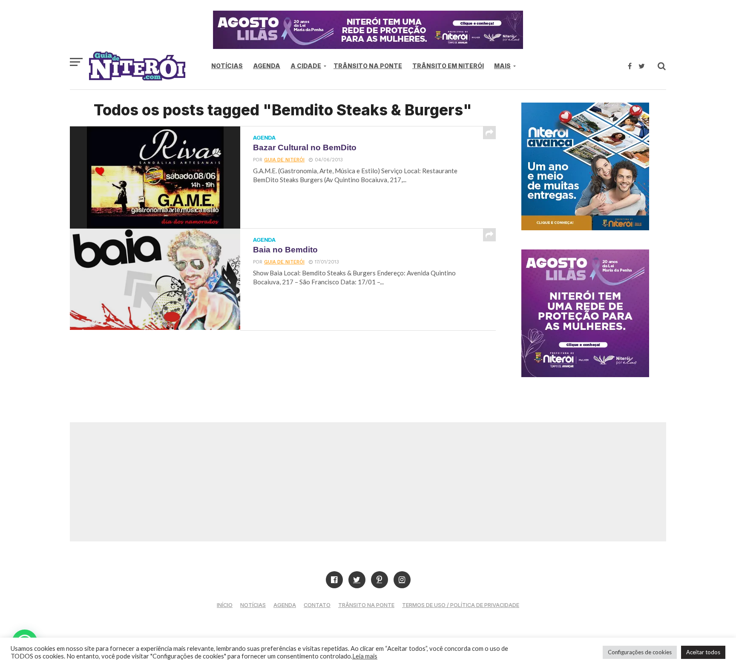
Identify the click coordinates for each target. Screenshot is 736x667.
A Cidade (305, 65)
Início (225, 605)
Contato (317, 605)
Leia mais (364, 656)
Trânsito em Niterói (448, 65)
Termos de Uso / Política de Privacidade (460, 605)
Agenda (266, 65)
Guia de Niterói (284, 160)
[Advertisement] (368, 481)
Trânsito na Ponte (368, 65)
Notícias (227, 65)
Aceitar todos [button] (703, 652)
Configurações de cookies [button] (640, 652)
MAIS (502, 65)
